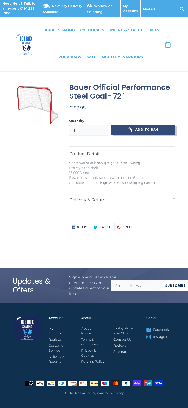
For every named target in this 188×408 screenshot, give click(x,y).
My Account (130, 9)
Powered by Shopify (110, 393)
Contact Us (122, 339)
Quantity (76, 121)
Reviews (119, 345)
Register (55, 339)
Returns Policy (92, 361)
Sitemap (120, 352)
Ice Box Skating (85, 393)
